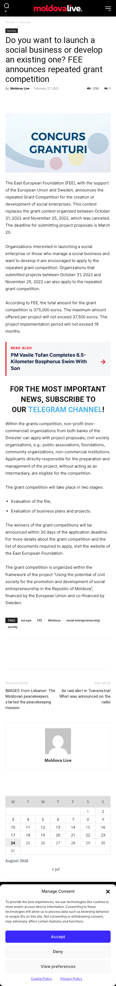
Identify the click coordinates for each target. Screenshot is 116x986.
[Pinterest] (35, 100)
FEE (39, 620)
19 (43, 835)
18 (28, 835)
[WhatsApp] (48, 100)
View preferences (58, 966)
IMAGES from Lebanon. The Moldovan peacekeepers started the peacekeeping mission (30, 699)
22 (88, 835)
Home (10, 22)
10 (13, 827)
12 (43, 827)
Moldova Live (20, 88)
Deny (58, 951)
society (13, 627)
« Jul (56, 869)
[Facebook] (10, 100)
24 (13, 842)
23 (103, 835)
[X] (23, 100)
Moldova (54, 620)
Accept (58, 936)
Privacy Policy (71, 979)
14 (73, 827)
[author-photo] (58, 741)
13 (58, 827)
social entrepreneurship (83, 620)
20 (58, 835)
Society (25, 22)
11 (28, 827)
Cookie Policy (41, 979)
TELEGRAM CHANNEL (65, 409)
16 (103, 827)
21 (73, 835)
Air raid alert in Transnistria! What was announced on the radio (85, 696)
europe (26, 620)
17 (13, 835)
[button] (108, 891)
